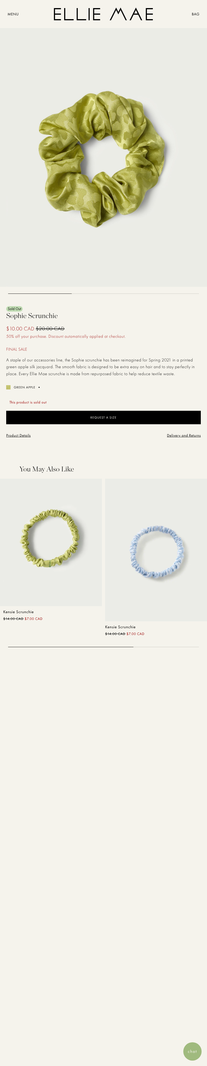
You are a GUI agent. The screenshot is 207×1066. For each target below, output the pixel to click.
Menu (13, 14)
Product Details (18, 435)
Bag (195, 14)
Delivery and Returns (184, 435)
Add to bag (26, 595)
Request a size (104, 417)
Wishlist (82, 595)
